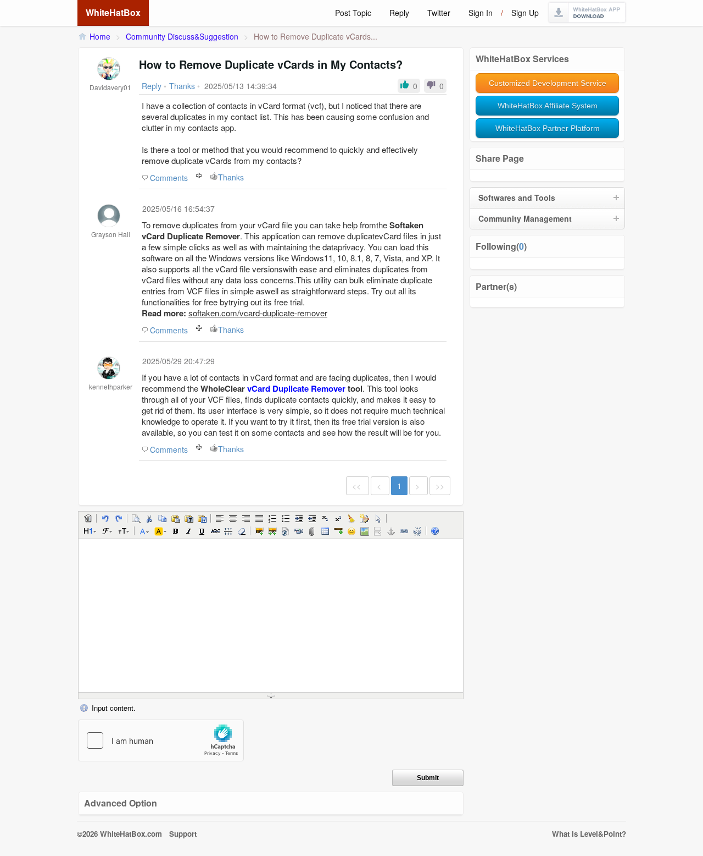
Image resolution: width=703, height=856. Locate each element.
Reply (399, 12)
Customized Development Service (547, 83)
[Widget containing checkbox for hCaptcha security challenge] (161, 740)
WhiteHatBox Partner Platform (547, 128)
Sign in (480, 12)
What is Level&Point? (589, 833)
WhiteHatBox (113, 12)
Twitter (438, 12)
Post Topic (353, 12)
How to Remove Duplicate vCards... (315, 36)
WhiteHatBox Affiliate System (548, 105)
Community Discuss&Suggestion (182, 36)
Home (100, 36)
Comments (169, 177)
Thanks (231, 177)
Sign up (525, 12)
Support (183, 833)
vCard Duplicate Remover (296, 388)
